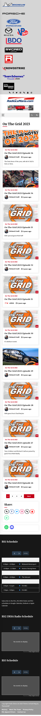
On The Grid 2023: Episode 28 (18, 405)
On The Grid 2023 (11, 150)
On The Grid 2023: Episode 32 (18, 265)
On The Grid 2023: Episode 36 (18, 153)
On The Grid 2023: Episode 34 (18, 193)
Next (29, 496)
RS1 (14, 601)
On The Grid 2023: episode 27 (18, 443)
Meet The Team (15, 709)
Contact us (21, 712)
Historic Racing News (29, 568)
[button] (32, 115)
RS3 (32, 601)
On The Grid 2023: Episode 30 (18, 333)
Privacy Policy (28, 709)
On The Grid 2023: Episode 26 (18, 483)
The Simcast (26, 577)
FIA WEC (24, 586)
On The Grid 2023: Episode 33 (18, 227)
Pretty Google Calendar (34, 651)
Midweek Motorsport (29, 564)
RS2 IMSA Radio (22, 601)
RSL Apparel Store (8, 712)
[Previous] (14, 553)
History (4, 709)
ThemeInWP (6, 706)
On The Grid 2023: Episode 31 (18, 299)
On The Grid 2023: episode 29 (18, 371)
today (26, 553)
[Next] (19, 553)
